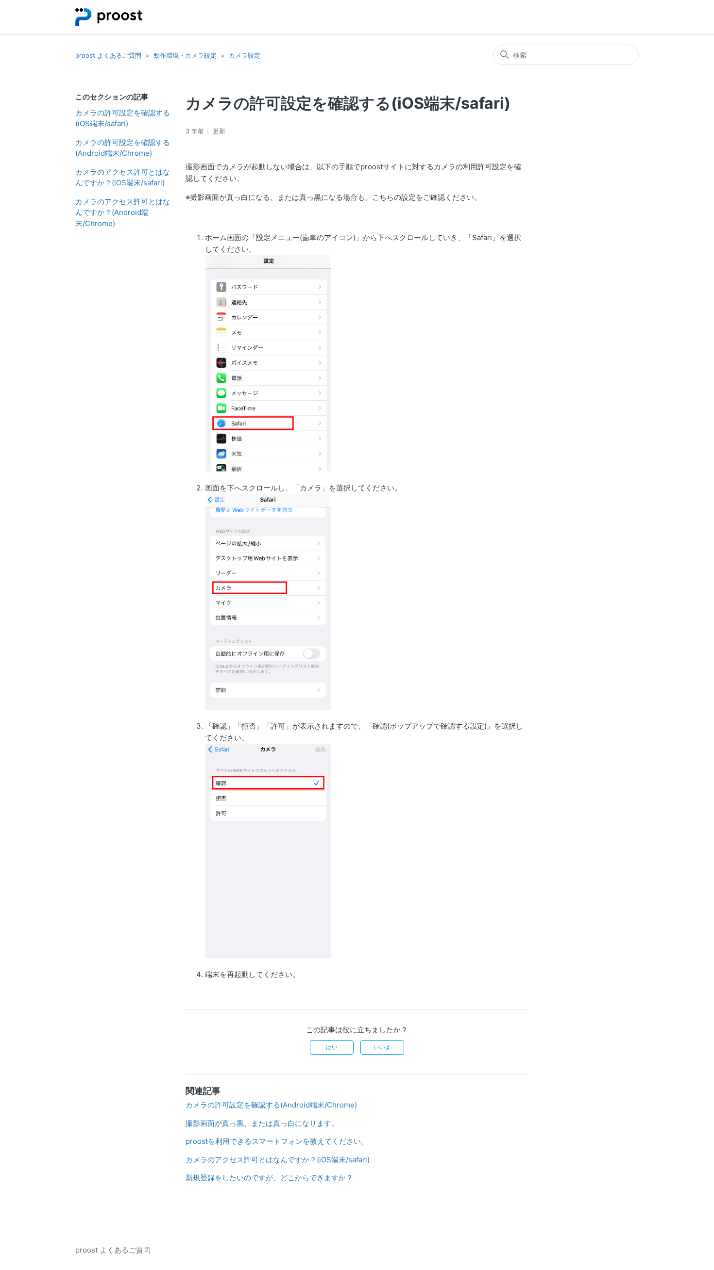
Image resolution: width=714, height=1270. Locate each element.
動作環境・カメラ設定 (185, 55)
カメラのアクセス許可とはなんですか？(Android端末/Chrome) (122, 212)
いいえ (382, 1047)
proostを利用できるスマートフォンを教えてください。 (277, 1141)
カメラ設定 (244, 55)
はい (332, 1047)
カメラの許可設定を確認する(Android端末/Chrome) (122, 148)
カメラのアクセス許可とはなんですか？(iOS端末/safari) (122, 177)
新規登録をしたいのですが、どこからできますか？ (269, 1177)
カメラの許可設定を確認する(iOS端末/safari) (122, 118)
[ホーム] (108, 17)
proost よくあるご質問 (108, 55)
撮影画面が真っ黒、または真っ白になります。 (262, 1123)
